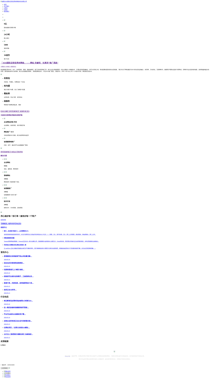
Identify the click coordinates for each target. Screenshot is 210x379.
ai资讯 (5, 8)
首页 (5, 4)
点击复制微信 (4, 368)
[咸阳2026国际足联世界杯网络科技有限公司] (14, 1)
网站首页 (7, 371)
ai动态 (5, 9)
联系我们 (6, 11)
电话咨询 (7, 376)
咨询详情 (3, 219)
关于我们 (6, 6)
